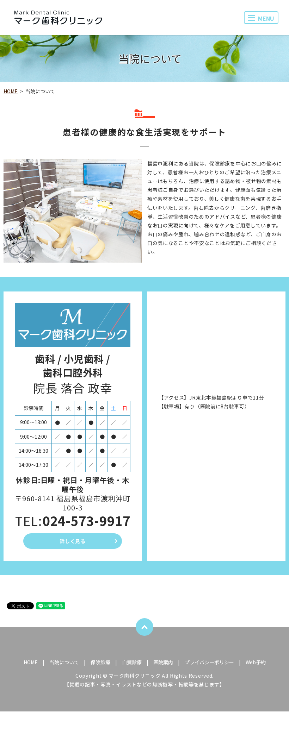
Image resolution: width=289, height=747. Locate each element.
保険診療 (100, 662)
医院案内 (163, 662)
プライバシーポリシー (209, 662)
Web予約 (256, 662)
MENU (266, 18)
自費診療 (132, 662)
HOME (11, 91)
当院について (64, 662)
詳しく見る (73, 541)
